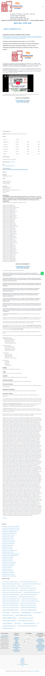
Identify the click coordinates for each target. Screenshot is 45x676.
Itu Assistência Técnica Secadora (8, 536)
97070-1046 (27, 23)
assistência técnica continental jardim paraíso (28, 603)
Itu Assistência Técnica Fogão (7, 548)
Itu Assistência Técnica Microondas (8, 543)
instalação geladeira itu (36, 36)
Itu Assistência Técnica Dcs (7, 569)
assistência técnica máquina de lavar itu (29, 609)
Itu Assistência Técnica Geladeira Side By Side (10, 555)
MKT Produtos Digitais (35, 671)
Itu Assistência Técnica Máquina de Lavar (9, 533)
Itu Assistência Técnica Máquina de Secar (9, 531)
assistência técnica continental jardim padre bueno (30, 600)
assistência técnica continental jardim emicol (10, 590)
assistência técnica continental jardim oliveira (29, 598)
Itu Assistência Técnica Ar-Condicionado (9, 562)
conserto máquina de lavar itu (10, 618)
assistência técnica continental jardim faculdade (11, 594)
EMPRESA (22, 659)
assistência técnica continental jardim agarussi (10, 588)
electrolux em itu (18, 623)
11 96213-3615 (19, 102)
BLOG (23, 665)
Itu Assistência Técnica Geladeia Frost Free (9, 550)
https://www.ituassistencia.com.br (9, 165)
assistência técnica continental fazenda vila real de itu (32, 583)
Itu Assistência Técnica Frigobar (7, 557)
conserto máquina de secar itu (9, 620)
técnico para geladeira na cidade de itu (18, 38)
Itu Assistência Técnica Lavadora (8, 538)
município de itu (15, 37)
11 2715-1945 (18, 100)
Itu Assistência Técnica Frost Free (8, 552)
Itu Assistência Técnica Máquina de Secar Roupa (10, 526)
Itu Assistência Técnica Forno (7, 546)
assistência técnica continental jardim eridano (27, 590)
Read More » (5, 518)
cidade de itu (16, 36)
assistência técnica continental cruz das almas (10, 581)
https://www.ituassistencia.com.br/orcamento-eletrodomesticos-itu (15, 169)
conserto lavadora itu (37, 612)
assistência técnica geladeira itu (8, 36)
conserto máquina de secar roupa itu (25, 620)
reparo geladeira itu (7, 38)
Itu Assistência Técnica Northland (8, 570)
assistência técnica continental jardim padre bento (11, 600)
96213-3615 (18, 23)
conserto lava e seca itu (8, 615)
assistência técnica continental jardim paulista (28, 605)
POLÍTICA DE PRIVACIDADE (22, 664)
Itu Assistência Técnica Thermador (8, 574)
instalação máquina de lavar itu (29, 623)
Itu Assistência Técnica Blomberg (8, 572)
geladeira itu (30, 36)
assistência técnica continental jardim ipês (10, 596)
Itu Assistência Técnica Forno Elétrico (8, 541)
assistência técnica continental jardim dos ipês (28, 588)
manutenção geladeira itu (7, 37)
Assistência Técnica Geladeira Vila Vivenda (16, 34)
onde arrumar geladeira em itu (23, 37)
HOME (22, 658)
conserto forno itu (15, 612)
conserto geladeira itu (23, 36)
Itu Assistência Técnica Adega (7, 558)
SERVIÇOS (22, 660)
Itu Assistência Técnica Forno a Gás (8, 540)
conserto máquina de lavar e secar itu (23, 615)
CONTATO (22, 663)
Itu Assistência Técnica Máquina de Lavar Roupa (10, 528)
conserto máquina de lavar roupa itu (26, 618)
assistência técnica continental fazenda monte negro (12, 583)
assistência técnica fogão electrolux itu (10, 609)
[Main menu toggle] (43, 6)
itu (41, 36)
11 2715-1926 (26, 100)
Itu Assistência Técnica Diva (7, 567)
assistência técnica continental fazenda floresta (28, 581)
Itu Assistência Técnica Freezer (7, 560)
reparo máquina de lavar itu (8, 628)
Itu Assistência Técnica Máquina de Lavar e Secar (11, 529)
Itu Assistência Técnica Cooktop (7, 545)
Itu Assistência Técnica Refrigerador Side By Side (10, 553)
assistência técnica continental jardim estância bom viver (12, 592)
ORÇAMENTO (22, 661)
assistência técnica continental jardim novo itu (27, 596)
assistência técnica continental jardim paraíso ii (11, 605)
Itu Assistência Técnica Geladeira (8, 565)
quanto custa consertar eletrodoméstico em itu (27, 625)
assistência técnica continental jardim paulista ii (11, 607)
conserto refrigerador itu (8, 623)
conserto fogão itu (6, 612)
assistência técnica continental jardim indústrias (29, 594)
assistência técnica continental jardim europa (31, 592)
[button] (42, 273)
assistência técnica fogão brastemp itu (28, 607)
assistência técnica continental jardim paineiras (11, 603)
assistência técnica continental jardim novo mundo (11, 598)
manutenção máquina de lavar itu (9, 625)
